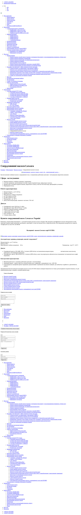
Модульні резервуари (12, 149)
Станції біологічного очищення (15, 28)
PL (7, 9)
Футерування (10, 79)
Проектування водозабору (17, 61)
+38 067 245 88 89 (8, 2)
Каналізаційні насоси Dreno (14, 109)
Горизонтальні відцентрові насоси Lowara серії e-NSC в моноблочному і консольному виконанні (36, 126)
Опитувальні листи (12, 138)
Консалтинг (10, 88)
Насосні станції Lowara (16, 132)
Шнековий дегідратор (16, 52)
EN (8, 10)
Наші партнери (11, 20)
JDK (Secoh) (13, 104)
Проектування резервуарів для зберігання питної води (24, 60)
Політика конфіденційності (14, 25)
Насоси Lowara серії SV (16, 129)
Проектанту (7, 136)
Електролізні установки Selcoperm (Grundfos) (19, 135)
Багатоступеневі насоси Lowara (18, 123)
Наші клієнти (10, 18)
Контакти (6, 162)
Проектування (11, 55)
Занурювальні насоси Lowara (12, 287)
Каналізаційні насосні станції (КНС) (17, 48)
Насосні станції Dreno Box (17, 115)
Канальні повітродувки (13, 106)
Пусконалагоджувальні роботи (15, 78)
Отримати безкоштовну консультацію (10, 328)
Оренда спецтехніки (12, 82)
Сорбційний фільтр (15, 40)
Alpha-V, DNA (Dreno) (16, 112)
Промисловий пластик (13, 98)
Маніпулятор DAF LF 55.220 (18, 84)
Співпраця (10, 142)
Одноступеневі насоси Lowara (18, 121)
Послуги (6, 54)
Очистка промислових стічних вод (16, 50)
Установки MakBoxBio (13, 145)
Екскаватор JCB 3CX (16, 87)
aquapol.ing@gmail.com (10, 3)
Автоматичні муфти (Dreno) (17, 116)
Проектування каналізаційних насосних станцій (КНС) (25, 64)
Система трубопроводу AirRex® (19, 96)
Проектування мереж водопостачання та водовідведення (25, 65)
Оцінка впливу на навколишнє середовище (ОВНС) (24, 68)
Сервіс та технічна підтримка (15, 81)
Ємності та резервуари (13, 47)
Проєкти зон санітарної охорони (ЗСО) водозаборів (24, 69)
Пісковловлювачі (11, 41)
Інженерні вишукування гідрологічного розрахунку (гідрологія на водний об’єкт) (32, 71)
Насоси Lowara (11, 119)
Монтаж (9, 77)
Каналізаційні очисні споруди (18, 62)
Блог (8, 24)
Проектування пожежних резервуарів (20, 58)
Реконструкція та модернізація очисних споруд (19, 156)
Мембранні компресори (13, 102)
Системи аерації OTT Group (14, 91)
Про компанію (8, 15)
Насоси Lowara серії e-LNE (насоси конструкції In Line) (25, 125)
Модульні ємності (12, 45)
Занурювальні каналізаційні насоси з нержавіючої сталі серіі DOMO (28, 133)
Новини (9, 23)
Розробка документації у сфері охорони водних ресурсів (22, 67)
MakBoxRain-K (14, 38)
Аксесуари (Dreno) (15, 118)
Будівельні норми (11, 139)
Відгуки (6, 160)
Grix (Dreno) (13, 113)
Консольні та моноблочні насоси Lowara (21, 128)
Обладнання (7, 89)
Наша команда (11, 17)
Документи (10, 21)
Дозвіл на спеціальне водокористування (21, 75)
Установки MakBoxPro (13, 146)
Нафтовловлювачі (12, 34)
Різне (8, 159)
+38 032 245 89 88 (11, 326)
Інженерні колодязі (12, 44)
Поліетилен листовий (16, 101)
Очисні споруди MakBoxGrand (15, 148)
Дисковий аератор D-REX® (17, 92)
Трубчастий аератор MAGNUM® (19, 94)
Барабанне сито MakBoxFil (17, 51)
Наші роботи (7, 143)
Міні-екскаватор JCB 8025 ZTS (18, 85)
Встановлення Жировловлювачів (16, 152)
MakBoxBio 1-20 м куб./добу (17, 30)
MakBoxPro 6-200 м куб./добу (18, 31)
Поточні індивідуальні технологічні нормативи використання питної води (30, 74)
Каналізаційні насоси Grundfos (15, 108)
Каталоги (9, 140)
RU (8, 7)
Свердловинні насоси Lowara (18, 477)
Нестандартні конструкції (14, 158)
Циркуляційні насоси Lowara (18, 122)
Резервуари (10, 155)
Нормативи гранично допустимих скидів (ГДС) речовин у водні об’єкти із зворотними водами (36, 72)
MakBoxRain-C (14, 35)
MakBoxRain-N (14, 37)
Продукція (6, 27)
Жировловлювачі (11, 42)
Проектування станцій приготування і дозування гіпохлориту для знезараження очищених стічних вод (38, 57)
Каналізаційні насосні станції (15, 153)
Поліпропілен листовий (16, 99)
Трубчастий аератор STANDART (19, 95)
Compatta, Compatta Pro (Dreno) (18, 111)
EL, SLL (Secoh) (14, 105)
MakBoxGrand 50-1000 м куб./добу (19, 33)
